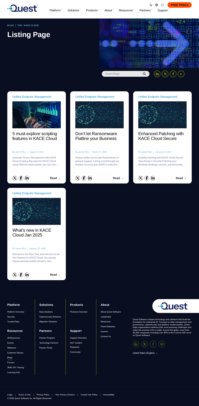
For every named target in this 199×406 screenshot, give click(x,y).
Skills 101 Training (15, 367)
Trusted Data (13, 321)
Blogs (9, 357)
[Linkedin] (136, 344)
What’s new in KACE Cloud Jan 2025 (31, 232)
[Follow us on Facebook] (173, 74)
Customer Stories (15, 353)
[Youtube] (162, 344)
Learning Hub (13, 372)
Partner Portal (45, 348)
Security (11, 317)
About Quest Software (111, 312)
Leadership (106, 317)
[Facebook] (153, 344)
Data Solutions (46, 312)
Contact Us (106, 336)
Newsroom (106, 321)
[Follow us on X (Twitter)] (165, 74)
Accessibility (108, 394)
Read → (55, 178)
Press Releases (108, 326)
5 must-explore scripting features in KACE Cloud (34, 136)
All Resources (13, 338)
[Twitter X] (144, 344)
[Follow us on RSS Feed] (181, 74)
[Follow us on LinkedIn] (157, 74)
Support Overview (78, 338)
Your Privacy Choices (65, 394)
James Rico (20, 152)
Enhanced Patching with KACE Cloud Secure (161, 136)
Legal (9, 394)
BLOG (10, 25)
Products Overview (78, 312)
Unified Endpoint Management (31, 96)
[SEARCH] (144, 73)
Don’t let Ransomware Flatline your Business (96, 136)
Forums (10, 362)
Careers (104, 331)
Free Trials (179, 4)
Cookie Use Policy (89, 394)
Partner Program (47, 338)
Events (10, 343)
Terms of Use (24, 394)
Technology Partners (48, 343)
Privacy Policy (43, 394)
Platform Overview (15, 312)
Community (75, 352)
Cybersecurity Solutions (50, 317)
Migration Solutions (48, 321)
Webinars (11, 348)
